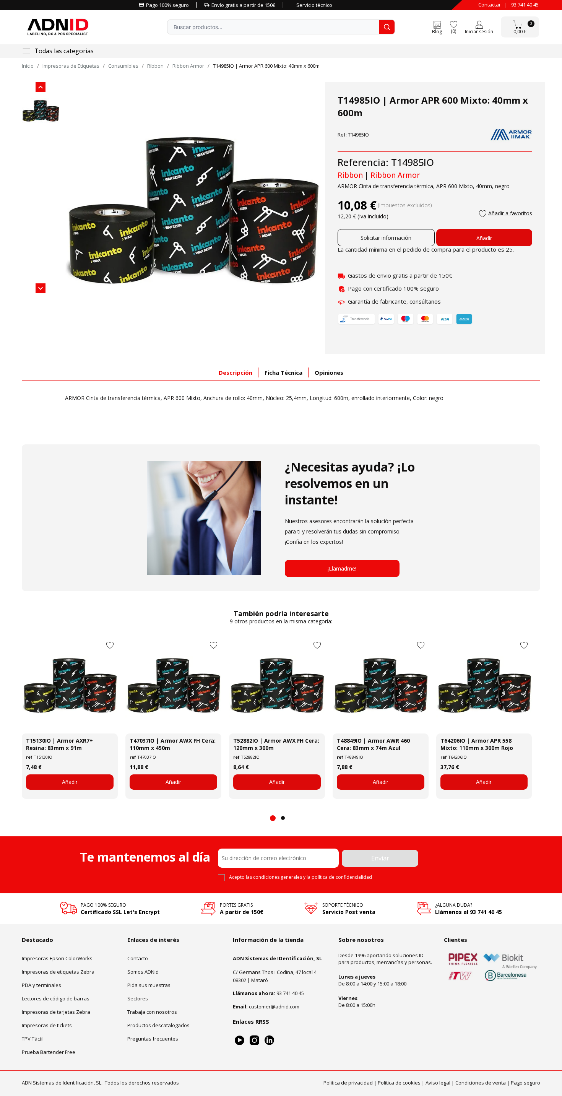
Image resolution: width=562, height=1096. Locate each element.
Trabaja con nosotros (152, 1011)
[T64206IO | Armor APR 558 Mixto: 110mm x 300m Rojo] (484, 685)
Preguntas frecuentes (152, 1038)
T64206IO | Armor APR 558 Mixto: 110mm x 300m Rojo (476, 744)
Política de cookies (399, 1082)
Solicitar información (386, 237)
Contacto (137, 958)
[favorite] (453, 24)
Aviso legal (438, 1082)
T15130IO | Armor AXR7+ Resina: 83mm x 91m (59, 744)
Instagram (254, 1040)
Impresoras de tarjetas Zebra (56, 1011)
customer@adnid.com (274, 1006)
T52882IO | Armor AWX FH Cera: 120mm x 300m (276, 744)
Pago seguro (525, 1082)
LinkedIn (269, 1040)
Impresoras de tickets (47, 1025)
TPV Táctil (33, 1038)
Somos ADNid (143, 971)
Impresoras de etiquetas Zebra (58, 971)
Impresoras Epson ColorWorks (57, 958)
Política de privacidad (348, 1082)
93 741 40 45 (525, 4)
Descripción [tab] (235, 372)
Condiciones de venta (480, 1082)
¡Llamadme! (342, 568)
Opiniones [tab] (329, 372)
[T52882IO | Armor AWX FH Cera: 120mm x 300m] (277, 685)
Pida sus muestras (149, 985)
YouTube (239, 1040)
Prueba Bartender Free (48, 1052)
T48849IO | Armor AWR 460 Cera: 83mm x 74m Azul (373, 744)
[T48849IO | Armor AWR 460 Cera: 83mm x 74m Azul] (381, 685)
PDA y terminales (41, 985)
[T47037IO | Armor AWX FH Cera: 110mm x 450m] (173, 685)
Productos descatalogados (158, 1025)
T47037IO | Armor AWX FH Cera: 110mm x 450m (173, 744)
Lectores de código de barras (55, 998)
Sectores (137, 998)
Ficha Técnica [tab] (283, 372)
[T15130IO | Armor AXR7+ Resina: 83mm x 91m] (70, 685)
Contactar (489, 4)
